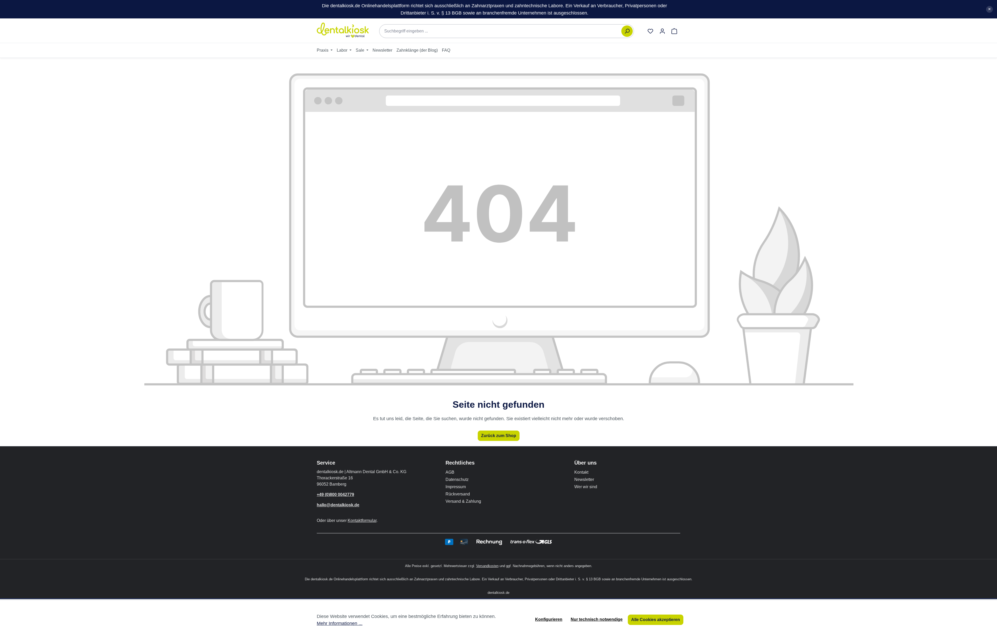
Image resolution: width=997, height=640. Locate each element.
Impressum (456, 487)
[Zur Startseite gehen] (343, 30)
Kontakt (581, 472)
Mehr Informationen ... (339, 623)
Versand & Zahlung (463, 501)
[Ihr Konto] (662, 31)
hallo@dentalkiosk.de (338, 505)
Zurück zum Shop (498, 435)
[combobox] (503, 31)
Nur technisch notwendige (597, 619)
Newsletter (584, 479)
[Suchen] (627, 31)
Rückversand (458, 494)
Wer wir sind (585, 487)
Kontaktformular (362, 520)
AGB (450, 472)
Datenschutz (457, 479)
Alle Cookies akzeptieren (655, 619)
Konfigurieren (548, 619)
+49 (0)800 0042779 (335, 494)
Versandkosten (487, 566)
